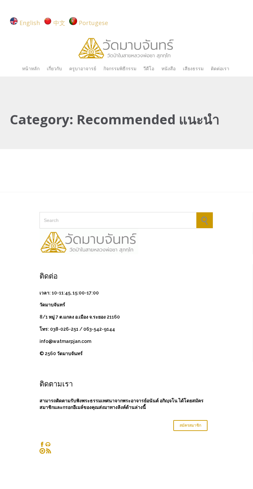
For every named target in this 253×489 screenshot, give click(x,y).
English (29, 23)
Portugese (93, 23)
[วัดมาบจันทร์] (126, 47)
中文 (59, 23)
